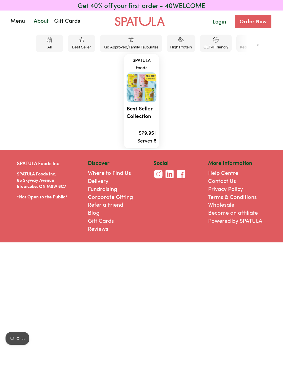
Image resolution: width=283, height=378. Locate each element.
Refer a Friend (105, 204)
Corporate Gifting (110, 196)
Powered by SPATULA (235, 220)
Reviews (98, 228)
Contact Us (222, 180)
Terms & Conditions (232, 196)
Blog (93, 212)
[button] (39, 20)
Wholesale (221, 204)
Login (219, 21)
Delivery (98, 180)
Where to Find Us (109, 172)
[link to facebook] (181, 179)
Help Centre (223, 172)
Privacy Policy (225, 188)
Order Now (253, 21)
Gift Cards (101, 220)
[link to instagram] (158, 179)
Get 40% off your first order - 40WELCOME (141, 5)
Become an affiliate (233, 212)
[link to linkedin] (169, 179)
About (41, 20)
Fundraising (102, 188)
